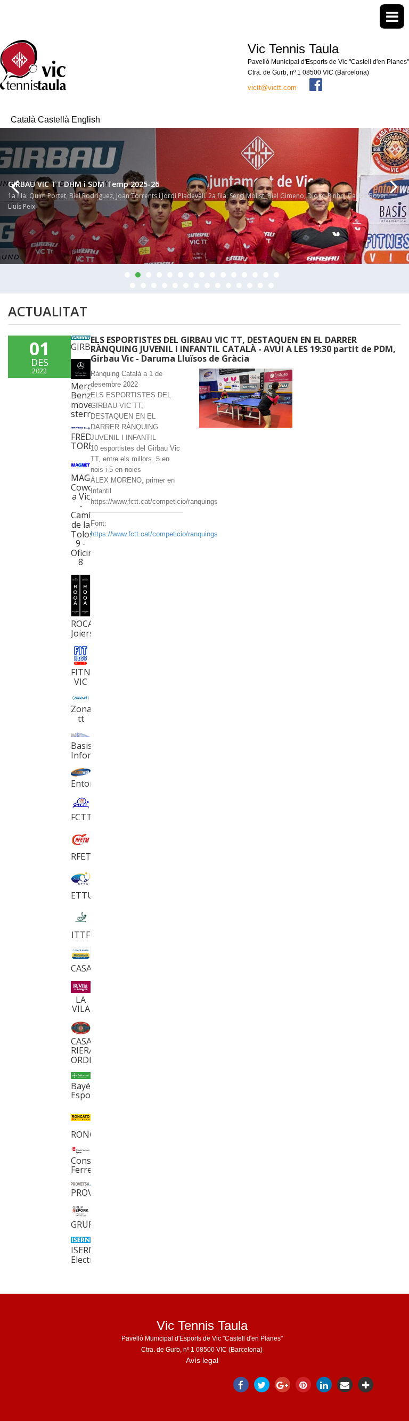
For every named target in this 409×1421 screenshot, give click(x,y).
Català (24, 119)
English (85, 119)
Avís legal (202, 1360)
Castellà (54, 119)
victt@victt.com (272, 88)
